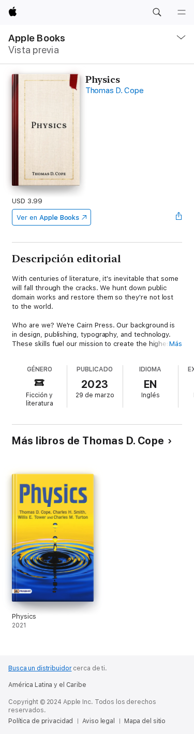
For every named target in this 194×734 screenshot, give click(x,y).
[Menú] (181, 12)
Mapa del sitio (145, 721)
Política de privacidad (40, 721)
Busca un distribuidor (39, 668)
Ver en (48, 217)
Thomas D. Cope (114, 90)
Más (175, 344)
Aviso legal (98, 721)
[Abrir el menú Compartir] (179, 217)
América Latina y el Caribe (47, 684)
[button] (156, 12)
